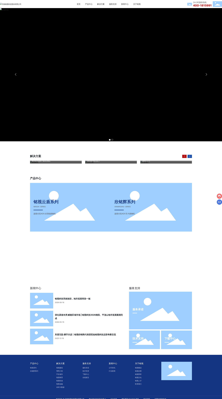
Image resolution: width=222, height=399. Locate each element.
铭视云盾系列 (46, 201)
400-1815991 (202, 5)
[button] (110, 140)
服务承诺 (138, 309)
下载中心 (170, 338)
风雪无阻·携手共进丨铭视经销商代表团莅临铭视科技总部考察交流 (85, 334)
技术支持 (138, 338)
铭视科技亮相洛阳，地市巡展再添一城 (72, 298)
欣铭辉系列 (124, 201)
